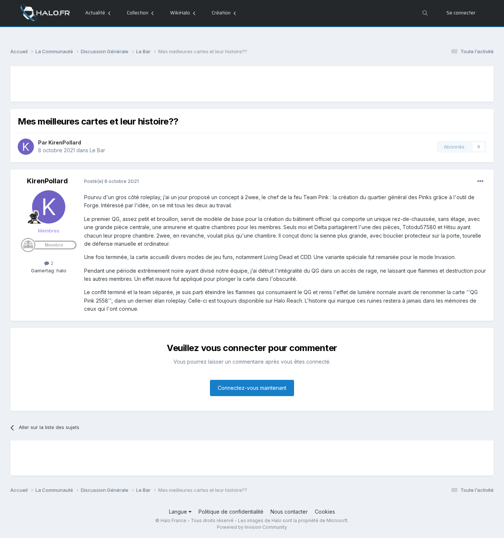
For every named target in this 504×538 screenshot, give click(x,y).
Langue (179, 511)
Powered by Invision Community (252, 527)
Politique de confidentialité (231, 511)
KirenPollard (64, 142)
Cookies (325, 511)
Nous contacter (289, 511)
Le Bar (97, 150)
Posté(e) (111, 181)
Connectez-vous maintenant (252, 388)
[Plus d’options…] (480, 181)
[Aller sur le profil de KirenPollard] (26, 147)
